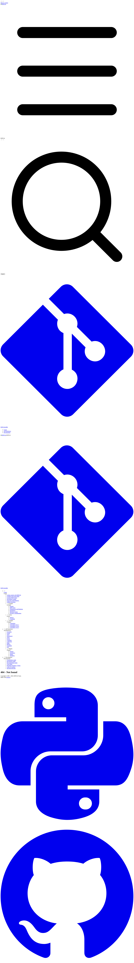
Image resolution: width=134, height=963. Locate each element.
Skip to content (4, 2)
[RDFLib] (3, 4)
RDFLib (8, 435)
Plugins (8, 650)
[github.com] (67, 961)
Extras (8, 616)
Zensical (8, 677)
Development (7, 432)
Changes (9, 622)
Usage (5, 429)
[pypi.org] (67, 829)
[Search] (67, 272)
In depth (9, 605)
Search (2, 274)
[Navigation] (67, 137)
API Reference (7, 431)
